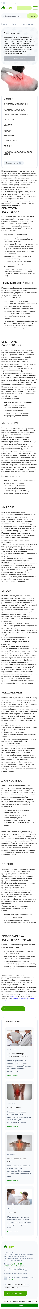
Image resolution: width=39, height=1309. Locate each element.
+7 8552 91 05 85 (11, 1288)
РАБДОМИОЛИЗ (10, 135)
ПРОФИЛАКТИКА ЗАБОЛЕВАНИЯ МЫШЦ (18, 152)
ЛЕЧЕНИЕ (7, 146)
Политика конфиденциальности (15, 1274)
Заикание (11, 1212)
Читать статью (19, 59)
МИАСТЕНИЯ (9, 120)
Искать (32, 16)
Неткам (10, 1279)
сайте (12, 996)
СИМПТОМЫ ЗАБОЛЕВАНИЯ (16, 104)
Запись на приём (24, 8)
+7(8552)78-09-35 (18, 998)
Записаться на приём (12, 1009)
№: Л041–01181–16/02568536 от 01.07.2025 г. (14, 1265)
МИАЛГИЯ (8, 125)
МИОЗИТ (7, 130)
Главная (4, 24)
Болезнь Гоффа (14, 1107)
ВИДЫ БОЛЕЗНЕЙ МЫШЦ (14, 109)
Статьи (14, 24)
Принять (19, 1305)
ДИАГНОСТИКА (10, 141)
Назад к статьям (12, 163)
